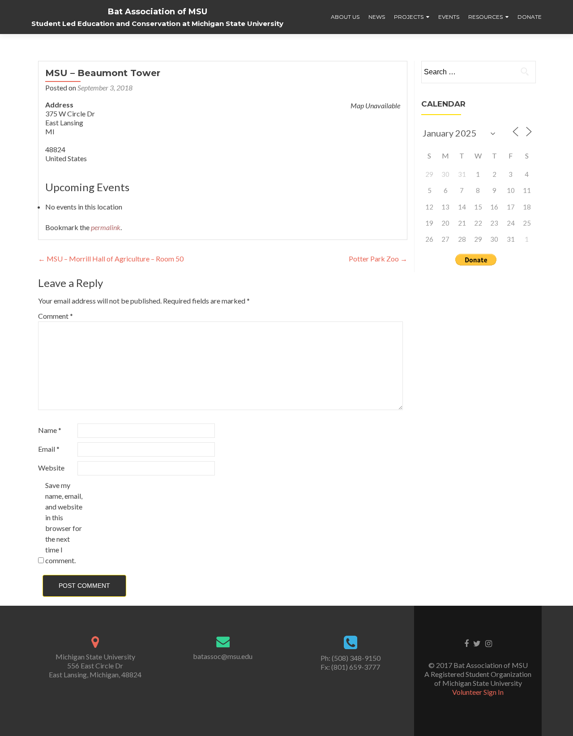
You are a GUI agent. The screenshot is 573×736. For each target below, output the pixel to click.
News (376, 16)
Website (51, 467)
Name (49, 430)
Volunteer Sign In (478, 692)
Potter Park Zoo (378, 258)
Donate (529, 16)
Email (49, 449)
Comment (55, 316)
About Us (345, 16)
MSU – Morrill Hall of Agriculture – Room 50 (111, 258)
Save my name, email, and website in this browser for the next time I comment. (63, 523)
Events (448, 16)
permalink (105, 227)
